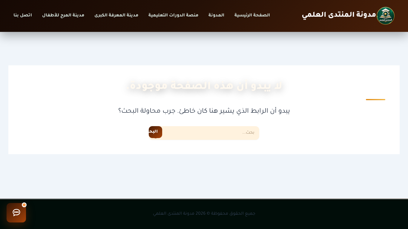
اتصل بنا (22, 15)
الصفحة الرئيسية (252, 15)
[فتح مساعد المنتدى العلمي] (16, 212)
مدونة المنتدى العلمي (339, 15)
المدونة (216, 15)
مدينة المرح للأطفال (63, 15)
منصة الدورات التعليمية (173, 15)
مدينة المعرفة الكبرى (116, 15)
